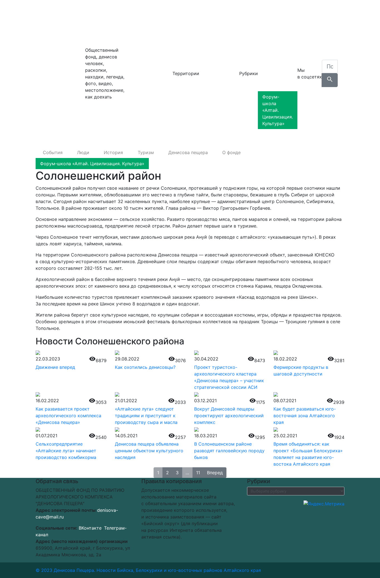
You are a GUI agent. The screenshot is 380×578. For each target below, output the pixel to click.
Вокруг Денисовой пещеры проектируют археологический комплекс (229, 415)
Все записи (139, 121)
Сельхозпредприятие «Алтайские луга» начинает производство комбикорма (66, 450)
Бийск (133, 25)
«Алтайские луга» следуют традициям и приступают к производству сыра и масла (146, 415)
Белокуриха (140, 36)
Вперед (215, 472)
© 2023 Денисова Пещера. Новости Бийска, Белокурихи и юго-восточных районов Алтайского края (148, 570)
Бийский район (144, 59)
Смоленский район (148, 81)
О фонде (274, 85)
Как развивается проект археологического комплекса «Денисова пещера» (68, 415)
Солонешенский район (144, 107)
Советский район (146, 92)
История (274, 45)
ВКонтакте (90, 528)
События (275, 23)
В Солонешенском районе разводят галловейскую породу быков (229, 450)
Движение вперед (55, 367)
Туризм (273, 57)
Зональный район (146, 70)
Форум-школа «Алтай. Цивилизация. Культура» (277, 110)
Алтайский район (146, 48)
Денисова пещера (60, 73)
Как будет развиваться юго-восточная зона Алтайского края (304, 415)
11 (198, 472)
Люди (271, 34)
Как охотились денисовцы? (145, 367)
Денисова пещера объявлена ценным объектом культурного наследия (149, 450)
